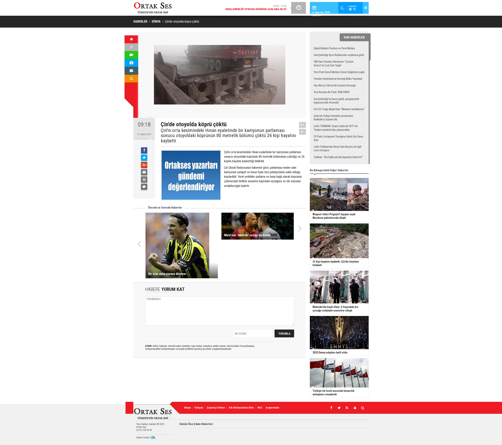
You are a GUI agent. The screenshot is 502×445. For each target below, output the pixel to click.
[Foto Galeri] (131, 63)
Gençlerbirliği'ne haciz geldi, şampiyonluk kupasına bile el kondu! (336, 100)
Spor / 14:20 (255, 8)
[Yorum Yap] (144, 187)
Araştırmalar (272, 407)
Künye (187, 407)
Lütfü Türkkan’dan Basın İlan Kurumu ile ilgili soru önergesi (337, 148)
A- (302, 132)
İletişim (199, 407)
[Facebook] (144, 150)
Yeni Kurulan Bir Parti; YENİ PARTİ (332, 92)
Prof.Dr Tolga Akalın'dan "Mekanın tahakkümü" (339, 109)
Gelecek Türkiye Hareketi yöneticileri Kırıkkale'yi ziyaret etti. (333, 117)
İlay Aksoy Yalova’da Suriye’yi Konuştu (335, 85)
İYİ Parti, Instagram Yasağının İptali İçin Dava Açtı (338, 138)
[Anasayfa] (131, 39)
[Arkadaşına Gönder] (144, 172)
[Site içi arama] (131, 78)
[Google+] (144, 165)
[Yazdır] (144, 179)
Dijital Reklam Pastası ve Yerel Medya (334, 48)
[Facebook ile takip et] (331, 408)
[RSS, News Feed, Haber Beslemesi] (347, 408)
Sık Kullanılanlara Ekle (241, 407)
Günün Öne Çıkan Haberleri (196, 424)
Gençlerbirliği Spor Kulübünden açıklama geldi (339, 55)
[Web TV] (131, 55)
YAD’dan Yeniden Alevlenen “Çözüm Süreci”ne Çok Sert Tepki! (334, 63)
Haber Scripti (143, 437)
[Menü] (131, 47)
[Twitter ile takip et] (339, 408)
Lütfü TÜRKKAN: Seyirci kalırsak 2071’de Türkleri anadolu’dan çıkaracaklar (336, 128)
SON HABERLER (354, 37)
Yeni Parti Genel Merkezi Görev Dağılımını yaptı (339, 72)
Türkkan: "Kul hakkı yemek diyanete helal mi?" (338, 157)
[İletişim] (131, 71)
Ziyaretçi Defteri (216, 407)
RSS (259, 407)
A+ (302, 125)
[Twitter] (144, 158)
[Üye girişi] (355, 408)
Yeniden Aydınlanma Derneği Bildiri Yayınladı (338, 78)
